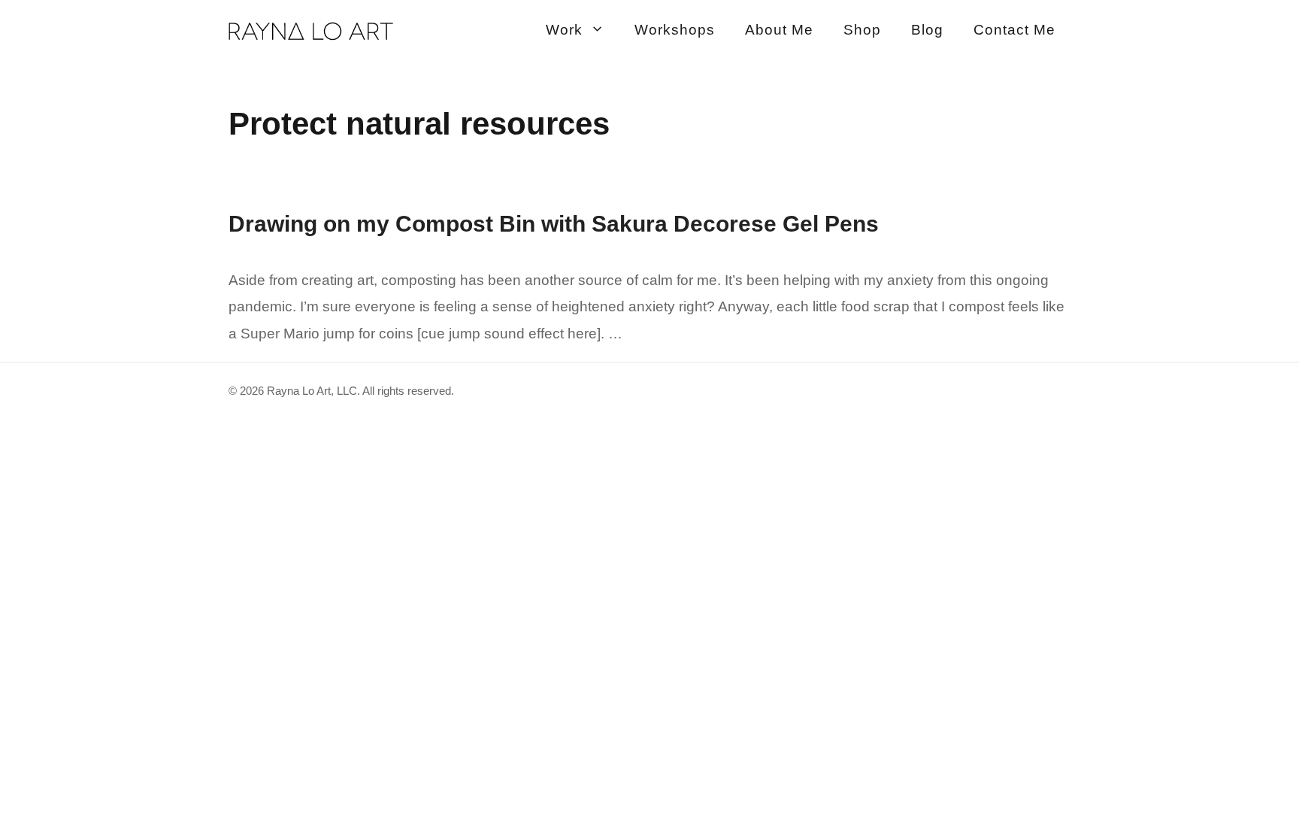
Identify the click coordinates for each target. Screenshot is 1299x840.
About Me (779, 30)
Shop (862, 30)
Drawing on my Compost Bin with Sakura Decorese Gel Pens (554, 223)
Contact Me (1014, 30)
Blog (927, 30)
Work (564, 30)
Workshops (674, 30)
